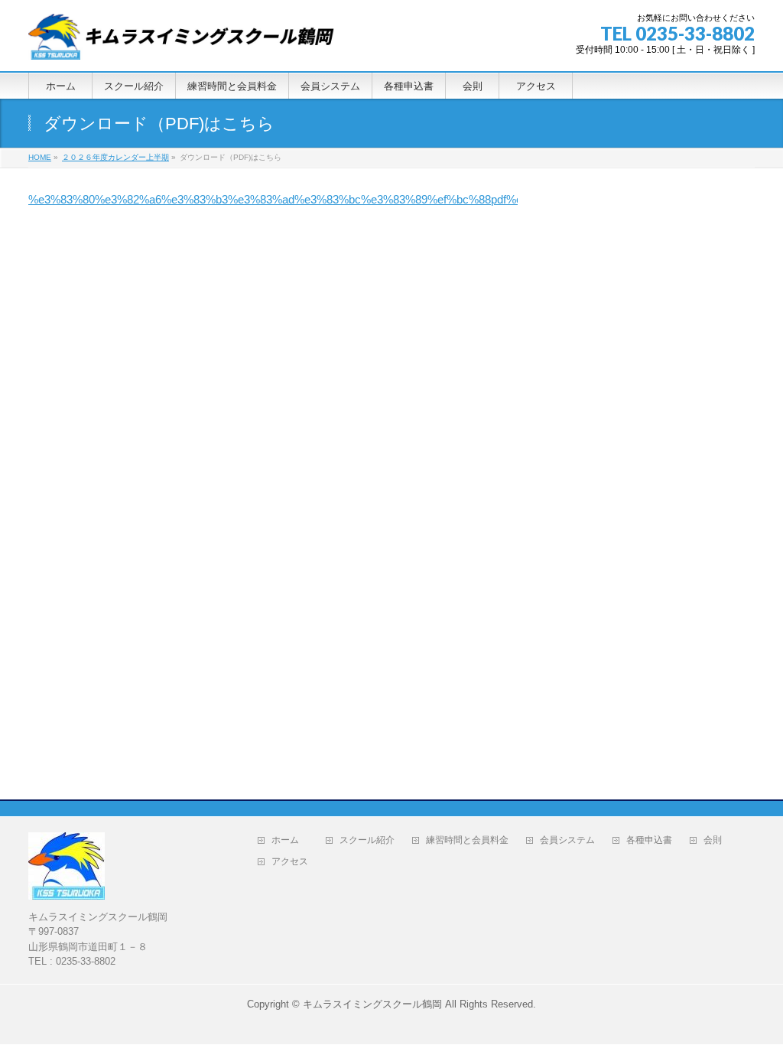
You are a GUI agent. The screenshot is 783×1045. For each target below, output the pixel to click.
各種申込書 (649, 840)
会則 (717, 840)
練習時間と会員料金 (467, 840)
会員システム (567, 840)
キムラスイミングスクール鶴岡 (372, 1004)
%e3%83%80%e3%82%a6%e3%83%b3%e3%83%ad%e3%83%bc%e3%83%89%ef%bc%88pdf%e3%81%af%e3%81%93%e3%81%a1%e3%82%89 (398, 199)
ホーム (289, 840)
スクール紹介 (367, 840)
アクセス (294, 862)
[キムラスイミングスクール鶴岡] (181, 42)
